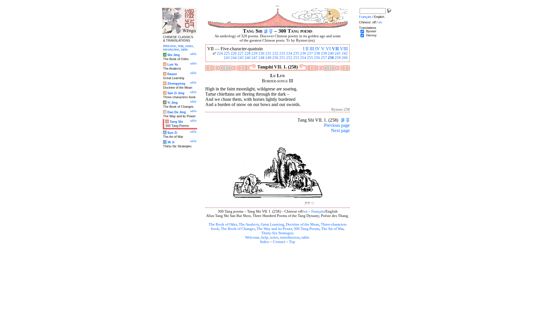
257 (324, 58)
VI (328, 48)
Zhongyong (176, 83)
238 (317, 53)
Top (292, 242)
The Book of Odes (223, 224)
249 (268, 58)
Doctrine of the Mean (302, 224)
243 (227, 58)
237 (310, 53)
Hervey (371, 35)
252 (289, 58)
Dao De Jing (176, 112)
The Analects (249, 224)
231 (268, 53)
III (312, 48)
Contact (279, 242)
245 (241, 58)
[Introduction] (266, 31)
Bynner (371, 31)
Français (317, 211)
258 (331, 58)
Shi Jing (173, 55)
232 (275, 53)
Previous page (337, 125)
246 (248, 58)
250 (275, 58)
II (307, 48)
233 (282, 53)
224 (220, 53)
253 (296, 58)
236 (303, 53)
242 (345, 53)
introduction (290, 237)
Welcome (252, 237)
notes (274, 237)
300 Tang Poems (306, 229)
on (306, 211)
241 (338, 53)
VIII (344, 48)
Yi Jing (172, 102)
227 (241, 53)
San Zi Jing (175, 93)
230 (261, 53)
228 (248, 53)
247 (254, 58)
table (305, 237)
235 (296, 53)
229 (254, 53)
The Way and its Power (274, 229)
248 (261, 58)
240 (331, 53)
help (264, 237)
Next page (340, 130)
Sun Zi (172, 132)
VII (335, 48)
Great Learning (272, 224)
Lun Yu (172, 64)
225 (227, 53)
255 (310, 58)
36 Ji (170, 142)
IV (317, 48)
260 (345, 58)
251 (282, 58)
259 (338, 58)
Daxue (172, 74)
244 (234, 58)
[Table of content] (271, 31)
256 (317, 58)
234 (289, 53)
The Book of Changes (238, 229)
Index (264, 242)
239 (324, 53)
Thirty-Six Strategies (277, 233)
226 (234, 53)
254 (303, 58)
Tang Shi (176, 121)
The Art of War (332, 229)
